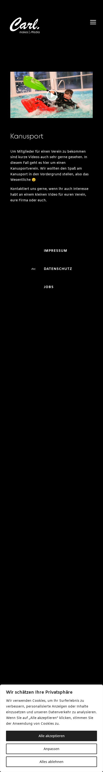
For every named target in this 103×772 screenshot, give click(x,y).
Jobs (49, 287)
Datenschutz (58, 269)
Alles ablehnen (51, 761)
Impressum (55, 251)
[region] (51, 728)
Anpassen (51, 748)
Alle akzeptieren (52, 736)
